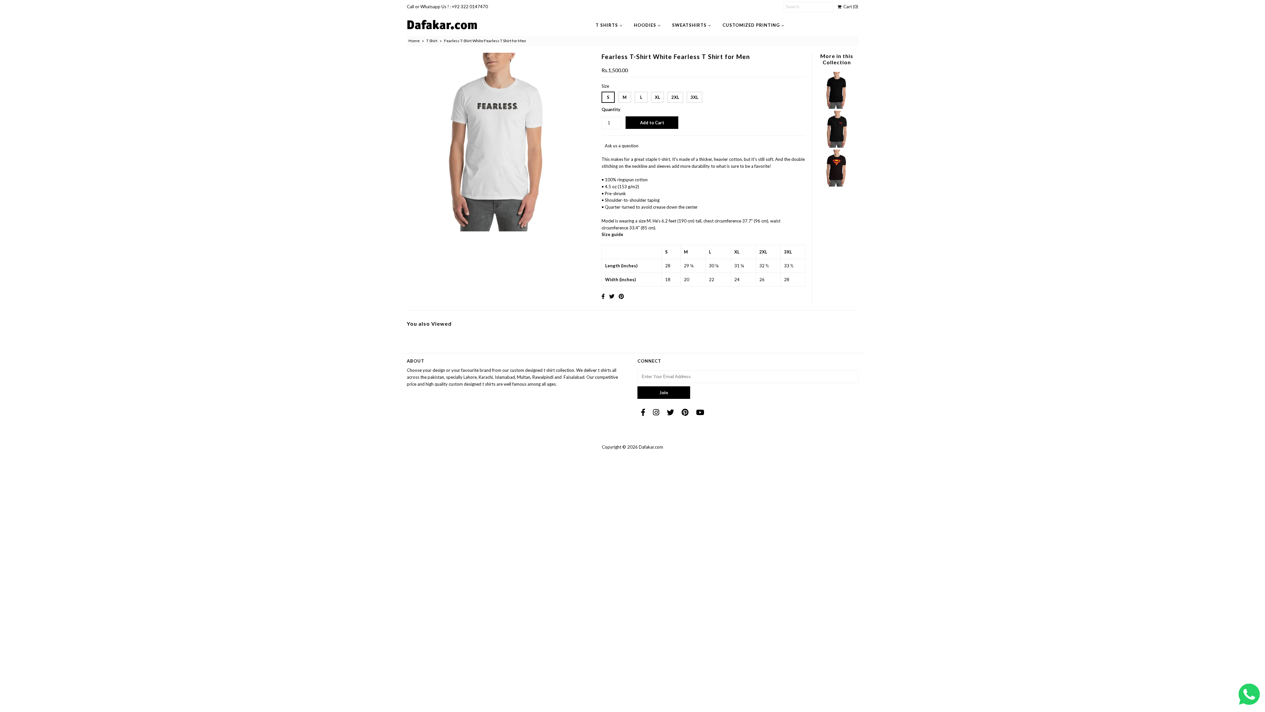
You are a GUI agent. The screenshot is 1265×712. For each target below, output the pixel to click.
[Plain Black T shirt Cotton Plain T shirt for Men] (836, 107)
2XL (675, 97)
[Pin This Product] (621, 296)
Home (414, 40)
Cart (849, 6)
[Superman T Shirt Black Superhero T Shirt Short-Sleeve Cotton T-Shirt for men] (836, 185)
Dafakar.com (651, 447)
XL (657, 97)
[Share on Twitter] (611, 296)
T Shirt (431, 40)
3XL (694, 97)
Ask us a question (621, 145)
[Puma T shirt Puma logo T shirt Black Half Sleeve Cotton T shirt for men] (836, 146)
